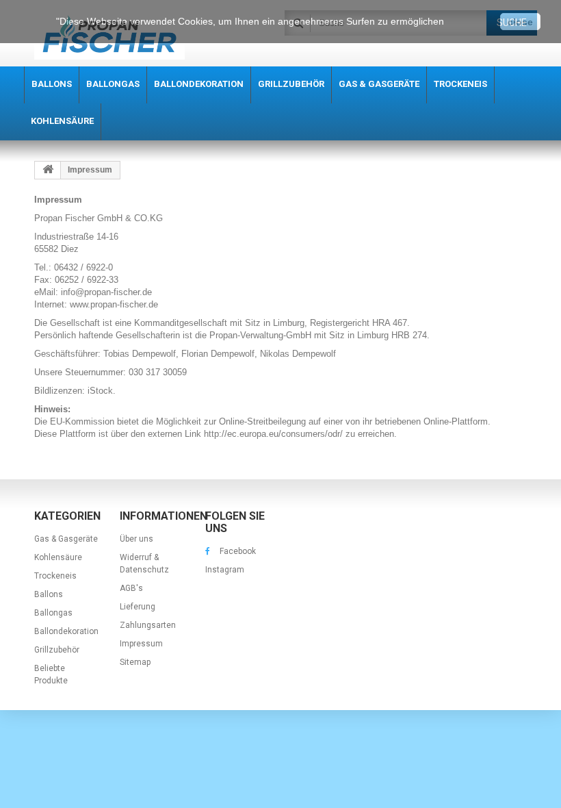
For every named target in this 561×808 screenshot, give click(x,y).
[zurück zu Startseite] (48, 170)
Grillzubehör (56, 650)
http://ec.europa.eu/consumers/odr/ (272, 434)
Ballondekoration (66, 631)
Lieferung (137, 606)
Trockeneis (55, 576)
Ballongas (53, 613)
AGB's (131, 588)
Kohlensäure (58, 557)
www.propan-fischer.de (114, 304)
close (520, 21)
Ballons (48, 594)
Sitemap (135, 662)
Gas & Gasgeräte (66, 539)
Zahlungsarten (148, 625)
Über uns (136, 539)
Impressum (141, 643)
